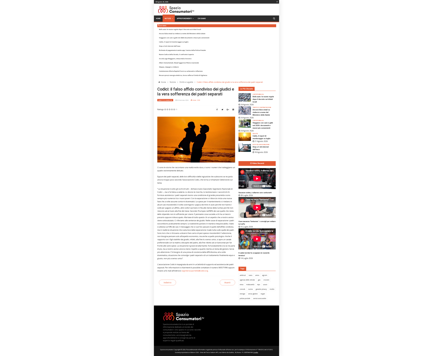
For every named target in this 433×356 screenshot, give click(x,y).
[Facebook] (217, 109)
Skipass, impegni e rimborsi (169, 67)
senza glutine (253, 294)
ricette (272, 289)
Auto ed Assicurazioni (261, 145)
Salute (255, 134)
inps (258, 284)
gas (259, 280)
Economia (256, 169)
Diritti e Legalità (165, 100)
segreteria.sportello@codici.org (195, 271)
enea (241, 284)
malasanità (250, 284)
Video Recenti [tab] (258, 163)
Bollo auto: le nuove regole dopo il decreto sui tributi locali (180, 29)
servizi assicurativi (259, 298)
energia (242, 294)
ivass (250, 275)
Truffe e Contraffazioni (262, 107)
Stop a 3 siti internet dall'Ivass (169, 46)
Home (158, 18)
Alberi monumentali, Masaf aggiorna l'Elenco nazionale (179, 63)
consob (242, 289)
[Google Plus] (228, 109)
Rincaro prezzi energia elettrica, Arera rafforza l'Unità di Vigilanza (183, 75)
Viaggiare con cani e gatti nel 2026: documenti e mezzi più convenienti (184, 38)
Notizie (168, 18)
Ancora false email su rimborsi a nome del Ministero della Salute (182, 34)
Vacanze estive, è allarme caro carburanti (255, 193)
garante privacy (261, 289)
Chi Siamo (202, 18)
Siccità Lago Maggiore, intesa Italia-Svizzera (175, 59)
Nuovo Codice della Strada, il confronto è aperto (176, 54)
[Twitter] (222, 109)
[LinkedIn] (233, 109)
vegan (263, 294)
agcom (264, 275)
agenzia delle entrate (247, 280)
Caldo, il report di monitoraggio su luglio (173, 42)
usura (265, 284)
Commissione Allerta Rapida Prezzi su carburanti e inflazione (181, 71)
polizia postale (245, 298)
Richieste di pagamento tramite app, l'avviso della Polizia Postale (182, 50)
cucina (250, 289)
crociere (266, 280)
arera (257, 275)
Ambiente (256, 230)
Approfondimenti (184, 18)
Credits (255, 352)
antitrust (243, 275)
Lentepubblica (258, 94)
